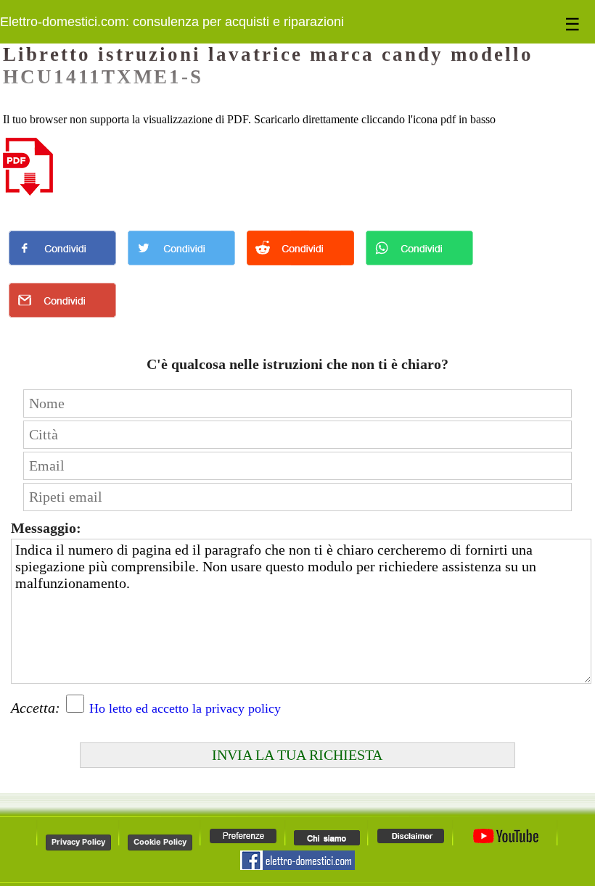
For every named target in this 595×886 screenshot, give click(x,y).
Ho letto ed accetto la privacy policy (185, 708)
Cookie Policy (160, 842)
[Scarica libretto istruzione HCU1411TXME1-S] (28, 192)
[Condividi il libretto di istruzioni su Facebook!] (62, 268)
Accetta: (35, 708)
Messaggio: (46, 528)
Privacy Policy (78, 842)
